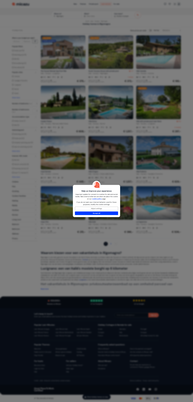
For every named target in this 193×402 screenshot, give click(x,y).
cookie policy (97, 199)
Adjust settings (96, 209)
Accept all (96, 213)
